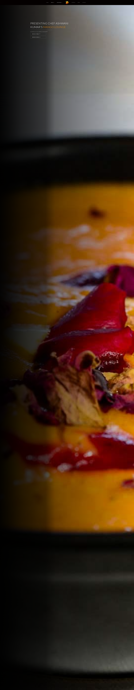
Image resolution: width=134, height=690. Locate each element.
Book (79, 2)
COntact (84, 2)
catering (73, 2)
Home (47, 2)
